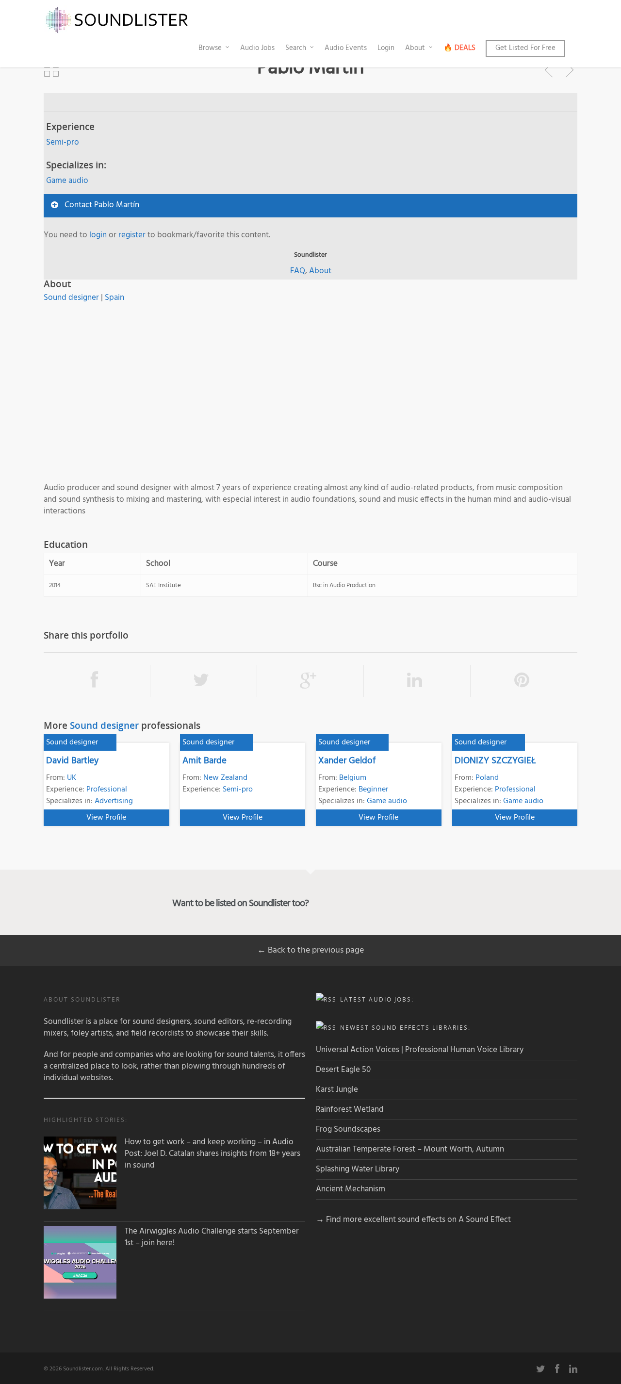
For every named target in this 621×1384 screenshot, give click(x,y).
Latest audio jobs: (377, 999)
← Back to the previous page (310, 950)
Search (295, 48)
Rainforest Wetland (350, 1109)
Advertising (114, 801)
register (132, 235)
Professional (106, 789)
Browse (210, 48)
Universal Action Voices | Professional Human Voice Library (419, 1049)
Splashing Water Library (357, 1169)
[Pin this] (524, 681)
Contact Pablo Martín (102, 205)
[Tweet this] (203, 681)
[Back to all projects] (51, 70)
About (415, 48)
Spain (114, 297)
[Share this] (97, 681)
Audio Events (346, 48)
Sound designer (71, 297)
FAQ (297, 271)
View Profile (106, 817)
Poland (487, 778)
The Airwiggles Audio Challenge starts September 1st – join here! (212, 1237)
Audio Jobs (257, 48)
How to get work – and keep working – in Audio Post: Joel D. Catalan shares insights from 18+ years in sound (212, 1154)
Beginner (373, 789)
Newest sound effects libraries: (405, 1027)
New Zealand (225, 778)
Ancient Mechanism (350, 1189)
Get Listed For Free (525, 48)
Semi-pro (62, 142)
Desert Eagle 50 (343, 1069)
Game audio (67, 180)
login (98, 235)
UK (71, 778)
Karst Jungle (337, 1089)
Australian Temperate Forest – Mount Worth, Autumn (410, 1149)
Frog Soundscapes (348, 1129)
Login (385, 48)
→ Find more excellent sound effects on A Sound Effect (413, 1219)
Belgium (352, 778)
